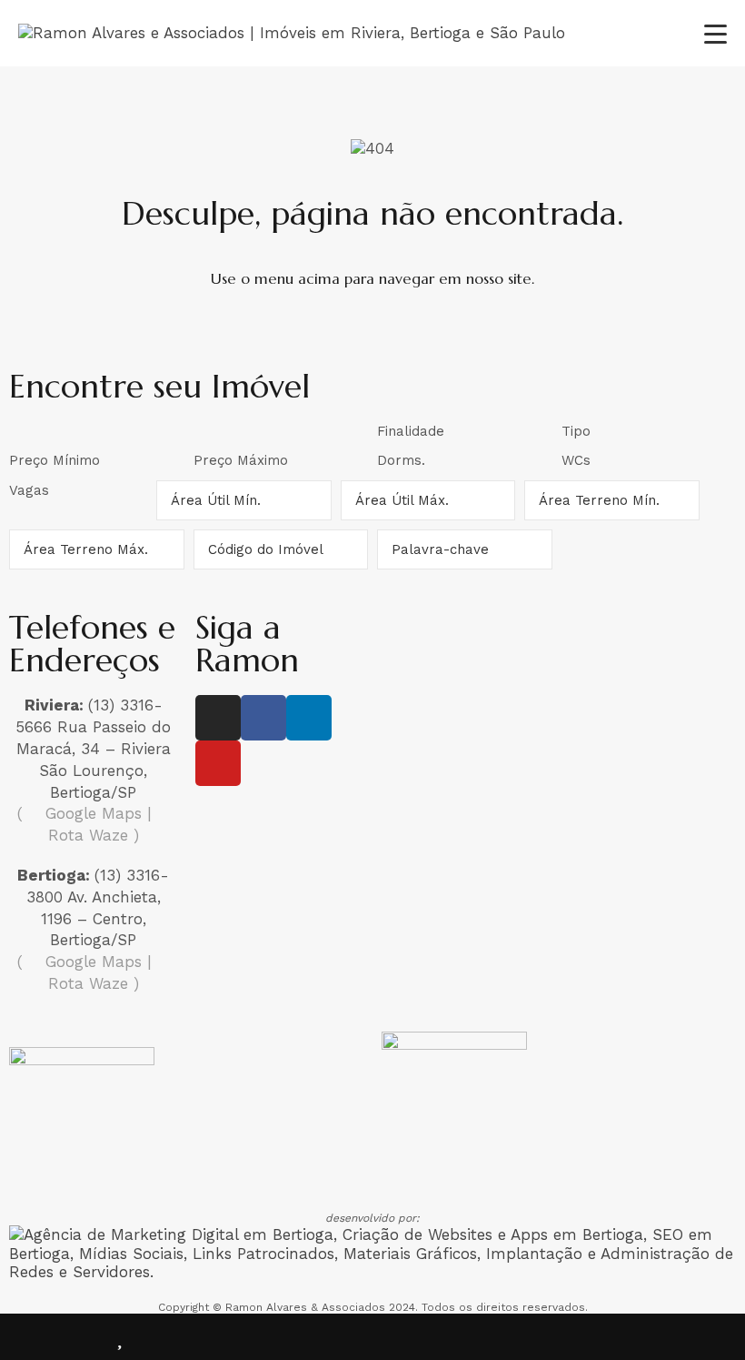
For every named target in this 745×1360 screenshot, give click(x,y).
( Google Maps (79, 813)
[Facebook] (263, 717)
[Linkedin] (309, 717)
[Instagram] (218, 717)
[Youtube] (218, 763)
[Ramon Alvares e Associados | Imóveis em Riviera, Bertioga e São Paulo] (291, 33)
